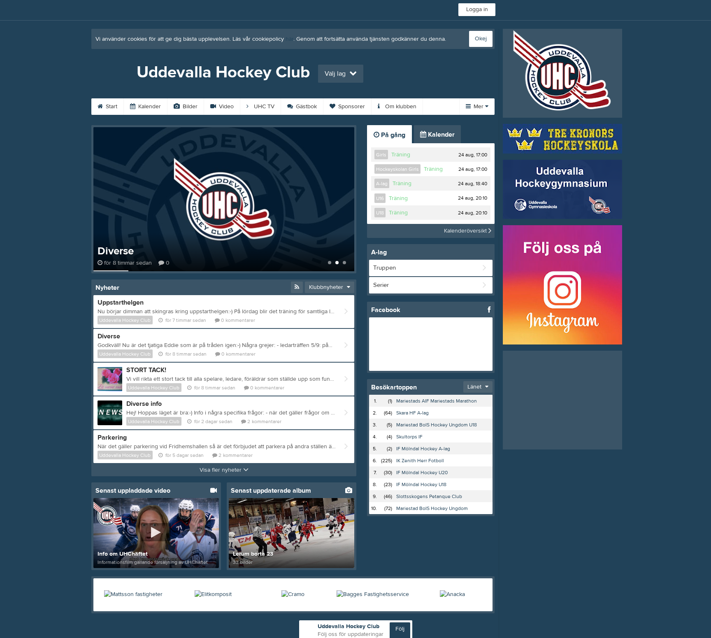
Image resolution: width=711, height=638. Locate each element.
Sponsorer (351, 106)
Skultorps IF (409, 436)
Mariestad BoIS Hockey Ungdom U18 (436, 424)
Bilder (189, 106)
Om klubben (399, 106)
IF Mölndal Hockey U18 (421, 484)
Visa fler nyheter (221, 470)
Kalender (149, 106)
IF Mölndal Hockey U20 (422, 472)
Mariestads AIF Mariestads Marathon (436, 401)
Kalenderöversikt (466, 231)
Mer (478, 106)
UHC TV (263, 106)
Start (110, 106)
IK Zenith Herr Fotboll (420, 460)
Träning (400, 154)
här (289, 39)
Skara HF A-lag (412, 413)
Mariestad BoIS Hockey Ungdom (432, 508)
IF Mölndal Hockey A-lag (423, 448)
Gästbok (305, 106)
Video (225, 106)
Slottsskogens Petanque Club (429, 496)
